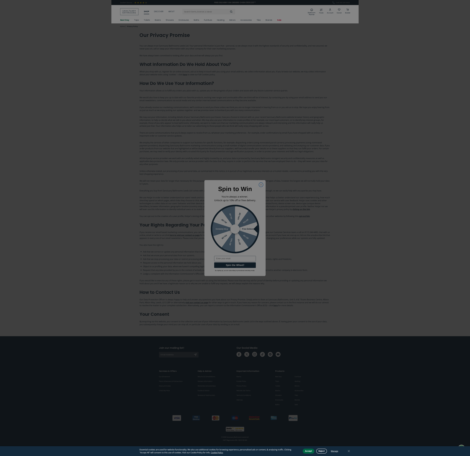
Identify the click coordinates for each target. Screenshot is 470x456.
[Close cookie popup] (349, 451)
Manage (334, 451)
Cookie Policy (217, 452)
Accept (308, 451)
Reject (321, 451)
